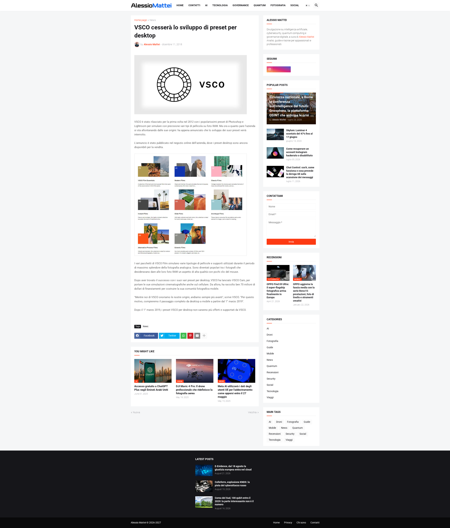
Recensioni (272, 372)
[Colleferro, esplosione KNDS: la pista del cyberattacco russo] (204, 486)
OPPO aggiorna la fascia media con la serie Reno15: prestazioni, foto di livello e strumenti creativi (304, 292)
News (153, 20)
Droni (269, 334)
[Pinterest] (190, 336)
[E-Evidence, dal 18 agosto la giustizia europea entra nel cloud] (204, 470)
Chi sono (301, 522)
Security (271, 378)
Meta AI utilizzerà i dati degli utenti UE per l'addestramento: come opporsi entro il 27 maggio (235, 392)
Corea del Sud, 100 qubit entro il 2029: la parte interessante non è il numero (234, 501)
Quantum (260, 5)
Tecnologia (220, 5)
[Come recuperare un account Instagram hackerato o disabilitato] (275, 153)
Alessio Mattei (152, 44)
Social (294, 5)
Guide (270, 347)
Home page (140, 20)
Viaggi (270, 397)
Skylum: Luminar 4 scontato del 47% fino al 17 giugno (299, 133)
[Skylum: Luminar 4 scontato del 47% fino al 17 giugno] (275, 134)
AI (206, 5)
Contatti (194, 5)
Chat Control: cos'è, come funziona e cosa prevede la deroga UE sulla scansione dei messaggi (300, 172)
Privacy (288, 522)
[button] (308, 5)
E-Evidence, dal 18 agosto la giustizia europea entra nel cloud (233, 468)
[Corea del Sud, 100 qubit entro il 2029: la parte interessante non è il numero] (204, 502)
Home (180, 5)
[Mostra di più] (204, 336)
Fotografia (278, 5)
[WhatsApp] (184, 336)
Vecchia (252, 412)
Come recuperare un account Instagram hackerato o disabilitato (299, 152)
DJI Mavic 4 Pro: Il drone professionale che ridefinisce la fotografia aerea (194, 390)
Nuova (136, 412)
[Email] (197, 336)
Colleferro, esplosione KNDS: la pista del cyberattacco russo (232, 484)
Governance (241, 5)
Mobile (270, 353)
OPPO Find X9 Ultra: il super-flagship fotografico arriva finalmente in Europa (278, 291)
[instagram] (279, 69)
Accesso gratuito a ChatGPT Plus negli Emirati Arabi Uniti (151, 388)
